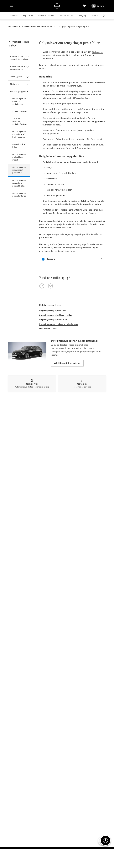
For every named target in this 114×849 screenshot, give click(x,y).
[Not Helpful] (50, 286)
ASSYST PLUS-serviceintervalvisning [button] (19, 58)
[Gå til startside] (57, 6)
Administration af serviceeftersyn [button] (17, 68)
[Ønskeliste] (84, 6)
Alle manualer (14, 26)
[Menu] (11, 5)
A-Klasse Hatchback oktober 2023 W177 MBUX (40, 26)
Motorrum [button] (14, 84)
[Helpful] (41, 286)
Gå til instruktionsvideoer (67, 363)
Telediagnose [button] (16, 76)
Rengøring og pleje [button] (18, 91)
